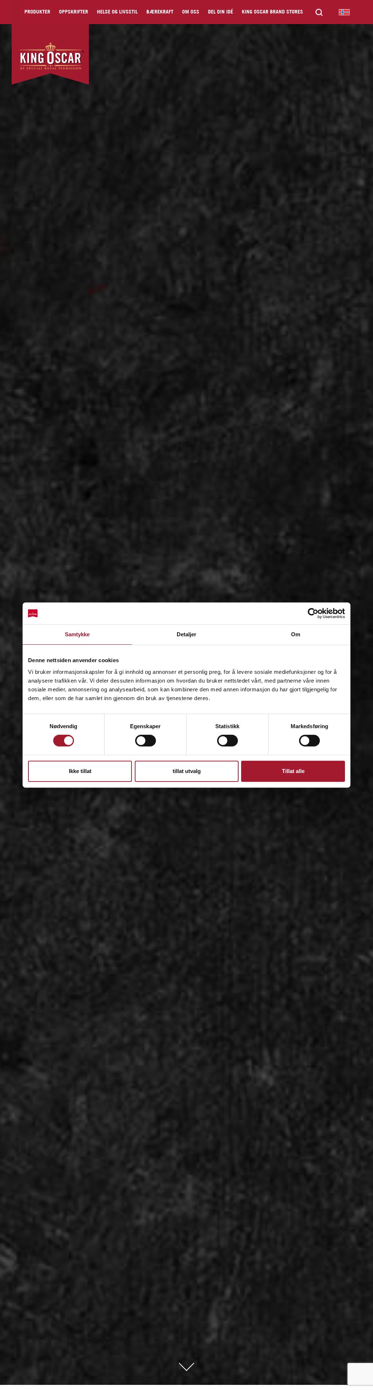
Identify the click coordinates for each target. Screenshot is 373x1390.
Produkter (37, 12)
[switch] (145, 740)
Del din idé (220, 12)
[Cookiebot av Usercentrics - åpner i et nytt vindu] (313, 613)
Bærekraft (159, 12)
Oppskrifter (73, 12)
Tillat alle (293, 771)
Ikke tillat (80, 771)
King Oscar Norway (344, 12)
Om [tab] (295, 634)
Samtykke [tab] (77, 634)
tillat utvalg (187, 771)
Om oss (190, 12)
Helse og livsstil (117, 12)
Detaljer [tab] (187, 634)
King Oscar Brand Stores (272, 12)
